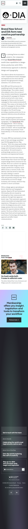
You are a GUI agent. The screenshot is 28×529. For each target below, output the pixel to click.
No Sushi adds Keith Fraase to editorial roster (11, 277)
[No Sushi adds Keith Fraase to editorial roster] (14, 267)
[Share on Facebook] (2, 227)
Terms (23, 482)
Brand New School (14, 60)
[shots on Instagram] (11, 492)
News (3, 25)
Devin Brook (16, 121)
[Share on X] (6, 227)
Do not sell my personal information (14, 487)
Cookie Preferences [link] (14, 485)
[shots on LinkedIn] (16, 492)
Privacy (19, 482)
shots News (9, 37)
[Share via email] (13, 227)
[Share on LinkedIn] (10, 227)
